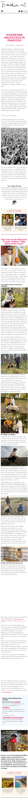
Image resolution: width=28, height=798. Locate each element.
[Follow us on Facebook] (19, 11)
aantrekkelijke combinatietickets (13, 717)
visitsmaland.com (7, 692)
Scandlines (6, 707)
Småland (3, 308)
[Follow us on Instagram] (22, 11)
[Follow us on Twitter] (24, 11)
